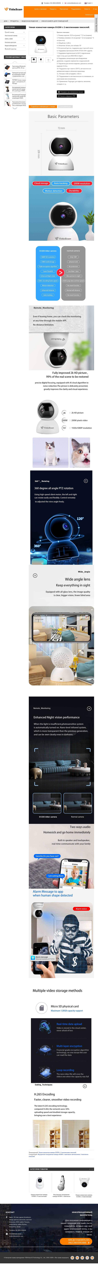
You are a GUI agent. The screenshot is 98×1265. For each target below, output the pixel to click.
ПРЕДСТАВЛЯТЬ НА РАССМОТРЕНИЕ (78, 1241)
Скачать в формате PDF (67, 96)
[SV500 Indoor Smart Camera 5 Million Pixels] (39, 1182)
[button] (15, 61)
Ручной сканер (9, 32)
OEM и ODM (9, 39)
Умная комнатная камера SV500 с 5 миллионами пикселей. (39, 1195)
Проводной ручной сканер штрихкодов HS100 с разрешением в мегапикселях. (19, 74)
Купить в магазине (40, 9)
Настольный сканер (11, 35)
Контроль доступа (10, 42)
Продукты (53, 9)
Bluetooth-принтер (10, 49)
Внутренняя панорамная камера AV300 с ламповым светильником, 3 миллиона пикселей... (61, 1195)
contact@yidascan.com (74, 3)
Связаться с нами (91, 14)
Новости (87, 9)
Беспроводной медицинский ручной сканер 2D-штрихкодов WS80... (19, 96)
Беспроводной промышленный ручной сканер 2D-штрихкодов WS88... (19, 89)
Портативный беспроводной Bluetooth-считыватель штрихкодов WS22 (19, 103)
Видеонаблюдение (30, 21)
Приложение (64, 9)
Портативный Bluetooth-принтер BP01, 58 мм (19, 67)
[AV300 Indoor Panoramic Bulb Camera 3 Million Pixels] (62, 1182)
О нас (95, 9)
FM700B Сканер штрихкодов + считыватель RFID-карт (19, 81)
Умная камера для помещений (54, 21)
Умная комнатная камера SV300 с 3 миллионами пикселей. (57, 1152)
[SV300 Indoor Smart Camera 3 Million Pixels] (84, 1182)
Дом (5, 21)
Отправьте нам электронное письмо (71, 92)
